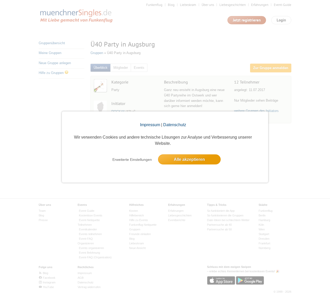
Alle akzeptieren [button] (189, 159)
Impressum (150, 125)
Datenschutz (174, 125)
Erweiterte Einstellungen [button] (132, 159)
